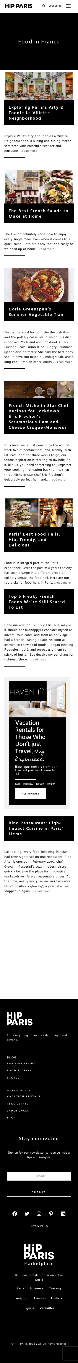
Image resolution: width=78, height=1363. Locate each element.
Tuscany (40, 783)
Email (40, 1176)
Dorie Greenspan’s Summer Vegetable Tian (36, 311)
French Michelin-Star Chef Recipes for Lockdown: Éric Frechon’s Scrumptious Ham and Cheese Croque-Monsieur (39, 416)
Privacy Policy (39, 1226)
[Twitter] (27, 1214)
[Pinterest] (51, 1214)
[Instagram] (39, 1214)
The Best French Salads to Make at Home (38, 213)
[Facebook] (15, 1214)
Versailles (47, 1308)
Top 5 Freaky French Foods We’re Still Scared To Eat (37, 601)
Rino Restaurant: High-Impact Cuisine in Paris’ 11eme (36, 828)
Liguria (29, 1308)
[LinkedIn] (63, 1214)
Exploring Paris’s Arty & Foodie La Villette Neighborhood (36, 112)
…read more (29, 151)
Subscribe (55, 6)
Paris (17, 783)
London (51, 783)
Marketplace (39, 1263)
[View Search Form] (44, 6)
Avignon (22, 1298)
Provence (28, 783)
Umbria (56, 1298)
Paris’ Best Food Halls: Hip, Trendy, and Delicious (34, 539)
